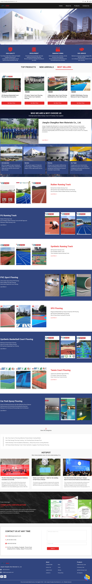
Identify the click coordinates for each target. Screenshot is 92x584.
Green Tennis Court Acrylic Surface (59, 377)
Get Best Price (11, 103)
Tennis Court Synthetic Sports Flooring (60, 373)
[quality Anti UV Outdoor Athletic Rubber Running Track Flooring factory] (39, 192)
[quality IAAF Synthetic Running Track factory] (7, 254)
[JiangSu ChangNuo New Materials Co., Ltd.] (5, 5)
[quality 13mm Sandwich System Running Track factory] (39, 254)
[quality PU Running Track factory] (46, 27)
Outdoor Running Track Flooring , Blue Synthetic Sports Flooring (11, 96)
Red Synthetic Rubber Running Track (59, 188)
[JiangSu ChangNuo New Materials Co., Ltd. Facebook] (83, 1)
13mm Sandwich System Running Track (60, 253)
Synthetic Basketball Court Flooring (16, 339)
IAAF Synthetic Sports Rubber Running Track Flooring (63, 189)
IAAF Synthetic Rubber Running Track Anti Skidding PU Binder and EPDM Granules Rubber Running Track (80, 97)
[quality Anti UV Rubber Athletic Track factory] (23, 254)
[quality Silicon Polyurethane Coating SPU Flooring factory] (39, 316)
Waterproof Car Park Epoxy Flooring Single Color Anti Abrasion (14, 408)
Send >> (53, 548)
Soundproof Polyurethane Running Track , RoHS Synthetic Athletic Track (25, 445)
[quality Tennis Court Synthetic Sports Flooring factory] (7, 378)
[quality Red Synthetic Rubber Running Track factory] (7, 192)
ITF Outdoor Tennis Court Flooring (58, 375)
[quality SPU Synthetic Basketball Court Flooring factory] (84, 347)
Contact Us (48, 572)
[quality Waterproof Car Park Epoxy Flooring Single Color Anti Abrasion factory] (84, 409)
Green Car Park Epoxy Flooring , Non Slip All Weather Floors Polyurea (15, 404)
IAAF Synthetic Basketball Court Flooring (60, 313)
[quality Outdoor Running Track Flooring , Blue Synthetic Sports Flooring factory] (11, 83)
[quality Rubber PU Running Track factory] (52, 223)
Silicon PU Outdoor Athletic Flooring (8, 344)
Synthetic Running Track (62, 246)
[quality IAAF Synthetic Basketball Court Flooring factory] (23, 316)
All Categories (80, 572)
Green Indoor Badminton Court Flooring (9, 284)
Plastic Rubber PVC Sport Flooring (8, 282)
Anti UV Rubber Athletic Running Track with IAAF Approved (13, 220)
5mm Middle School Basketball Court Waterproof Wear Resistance (24, 440)
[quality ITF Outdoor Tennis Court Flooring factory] (23, 378)
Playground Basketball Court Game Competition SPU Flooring (65, 311)
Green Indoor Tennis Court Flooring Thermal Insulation (20, 438)
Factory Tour (48, 567)
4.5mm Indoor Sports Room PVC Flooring (9, 280)
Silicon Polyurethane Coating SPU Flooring (60, 315)
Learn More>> (45, 140)
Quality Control (49, 570)
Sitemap (59, 570)
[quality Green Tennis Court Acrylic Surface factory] (39, 378)
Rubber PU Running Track (6, 218)
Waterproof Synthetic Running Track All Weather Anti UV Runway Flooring (34, 97)
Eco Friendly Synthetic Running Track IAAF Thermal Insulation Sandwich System (56, 97)
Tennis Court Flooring (60, 370)
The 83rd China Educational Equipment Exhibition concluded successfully (15, 478)
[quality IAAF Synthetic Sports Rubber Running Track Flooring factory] (23, 192)
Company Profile (49, 564)
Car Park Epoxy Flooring (11, 401)
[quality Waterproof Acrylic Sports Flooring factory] (52, 347)
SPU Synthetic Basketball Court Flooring (9, 346)
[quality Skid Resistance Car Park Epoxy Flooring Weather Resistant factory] (68, 409)
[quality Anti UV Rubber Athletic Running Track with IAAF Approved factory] (68, 223)
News (59, 564)
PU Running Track (8, 215)
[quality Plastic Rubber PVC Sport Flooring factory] (68, 285)
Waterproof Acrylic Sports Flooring (8, 342)
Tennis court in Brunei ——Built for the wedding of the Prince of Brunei (45, 478)
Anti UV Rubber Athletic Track (57, 251)
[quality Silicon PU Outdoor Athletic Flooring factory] (68, 347)
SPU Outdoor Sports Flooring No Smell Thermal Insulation (21, 442)
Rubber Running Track (61, 184)
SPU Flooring (57, 308)
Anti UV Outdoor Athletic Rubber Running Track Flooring (63, 191)
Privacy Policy (60, 572)
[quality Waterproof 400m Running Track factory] (84, 223)
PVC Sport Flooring (9, 277)
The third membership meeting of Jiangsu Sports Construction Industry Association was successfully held (76, 479)
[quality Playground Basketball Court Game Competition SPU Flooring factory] (7, 316)
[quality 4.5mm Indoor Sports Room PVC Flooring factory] (52, 285)
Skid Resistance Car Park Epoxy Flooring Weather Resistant (14, 406)
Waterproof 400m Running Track (7, 222)
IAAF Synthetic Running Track (57, 249)
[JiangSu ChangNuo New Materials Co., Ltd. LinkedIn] (85, 1)
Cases (59, 567)
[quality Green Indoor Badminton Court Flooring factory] (84, 285)
